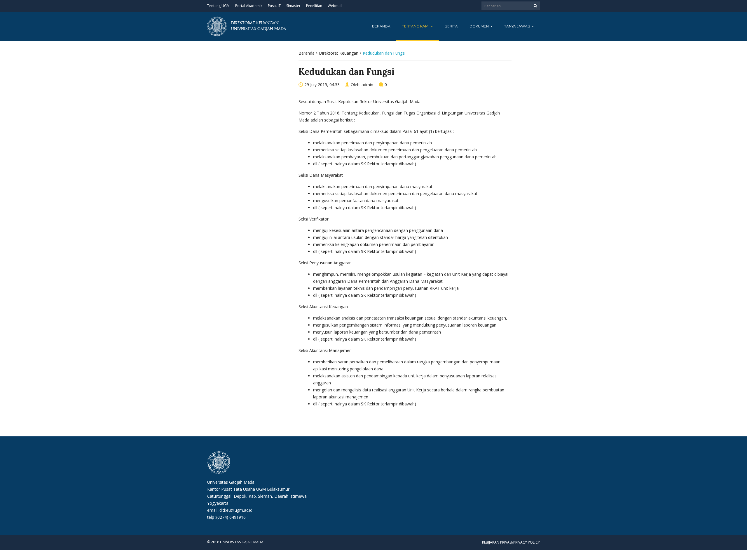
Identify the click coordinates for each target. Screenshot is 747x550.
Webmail (335, 5)
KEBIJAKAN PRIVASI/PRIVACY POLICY (511, 542)
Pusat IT (274, 5)
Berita (451, 26)
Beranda (381, 26)
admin (367, 84)
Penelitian (314, 5)
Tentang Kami (416, 26)
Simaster (293, 5)
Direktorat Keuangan (338, 53)
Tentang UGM (218, 5)
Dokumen (480, 26)
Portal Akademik (248, 5)
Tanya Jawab (517, 26)
